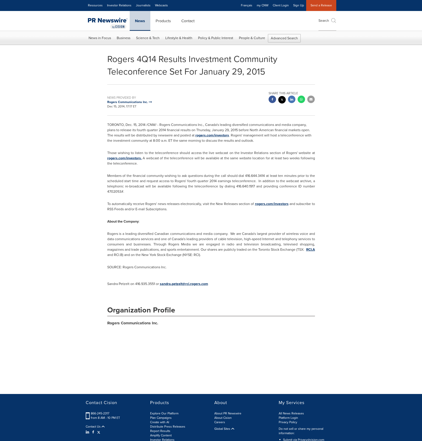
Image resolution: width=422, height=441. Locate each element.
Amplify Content (161, 435)
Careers (219, 422)
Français (246, 5)
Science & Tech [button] (148, 37)
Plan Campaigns (161, 418)
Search (323, 20)
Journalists (143, 5)
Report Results (160, 431)
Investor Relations (119, 5)
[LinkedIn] (88, 432)
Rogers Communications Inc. (132, 323)
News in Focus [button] (100, 37)
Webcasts (161, 5)
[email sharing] (311, 100)
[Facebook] (93, 432)
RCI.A (310, 249)
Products (163, 21)
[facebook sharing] (272, 100)
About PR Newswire (227, 413)
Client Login (281, 5)
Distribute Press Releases (167, 426)
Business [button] (123, 37)
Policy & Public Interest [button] (215, 37)
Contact (188, 21)
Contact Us (94, 427)
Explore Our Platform (164, 413)
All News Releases (291, 413)
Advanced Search (284, 38)
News (140, 21)
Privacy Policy (288, 422)
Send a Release (321, 5)
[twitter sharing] (282, 100)
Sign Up (298, 5)
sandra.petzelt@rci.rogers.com (184, 283)
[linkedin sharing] (291, 100)
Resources (95, 5)
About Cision (223, 418)
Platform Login (288, 418)
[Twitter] (98, 432)
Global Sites (222, 429)
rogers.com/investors (212, 135)
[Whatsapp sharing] (301, 100)
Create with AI (159, 422)
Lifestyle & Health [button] (178, 37)
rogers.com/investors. (124, 158)
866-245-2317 (100, 413)
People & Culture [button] (252, 37)
